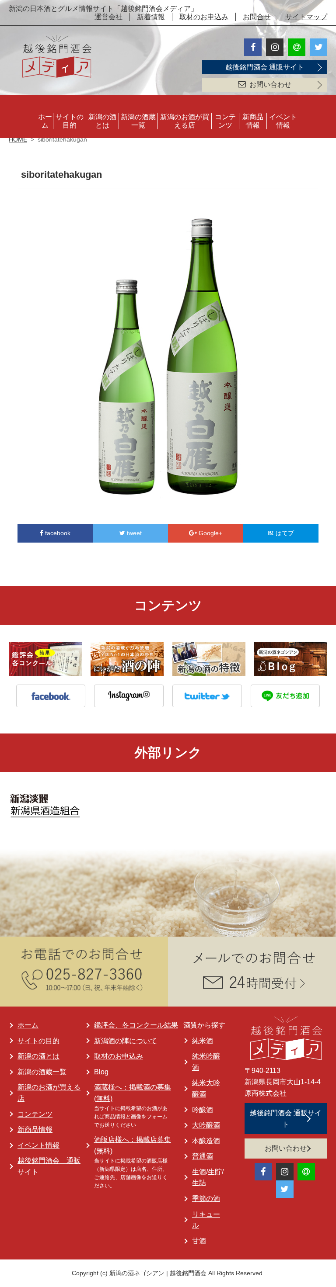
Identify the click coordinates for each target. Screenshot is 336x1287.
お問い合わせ (270, 84)
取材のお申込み (203, 17)
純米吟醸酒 (206, 1061)
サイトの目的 (70, 121)
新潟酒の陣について (125, 1041)
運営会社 (108, 17)
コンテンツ (225, 121)
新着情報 (151, 17)
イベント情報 (283, 121)
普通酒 (202, 1156)
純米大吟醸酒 (206, 1088)
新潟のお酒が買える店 (184, 121)
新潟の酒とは (102, 121)
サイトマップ (306, 17)
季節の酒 (206, 1198)
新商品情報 (252, 121)
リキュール (206, 1220)
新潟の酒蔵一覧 (138, 121)
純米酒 (202, 1041)
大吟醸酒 (206, 1125)
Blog (101, 1072)
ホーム (45, 121)
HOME (18, 139)
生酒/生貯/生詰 (208, 1177)
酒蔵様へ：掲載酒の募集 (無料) (132, 1092)
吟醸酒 (202, 1110)
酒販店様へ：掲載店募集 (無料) (132, 1145)
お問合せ (257, 17)
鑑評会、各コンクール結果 (136, 1025)
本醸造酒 (206, 1141)
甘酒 (199, 1241)
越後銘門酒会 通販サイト (264, 67)
